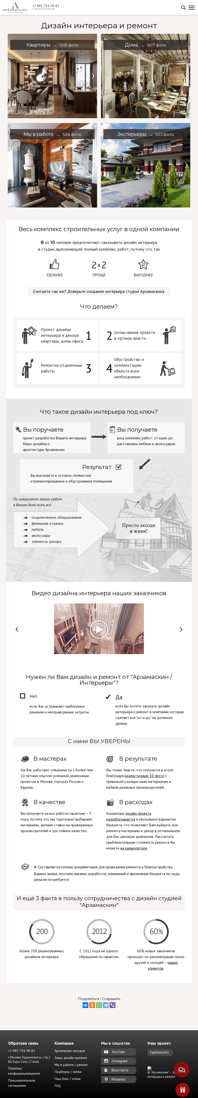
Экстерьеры (145, 134)
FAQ (58, 1086)
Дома (145, 45)
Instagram (119, 1061)
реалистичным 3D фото (144, 775)
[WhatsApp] (99, 1005)
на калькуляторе (133, 848)
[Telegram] (106, 1005)
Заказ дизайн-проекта (71, 1058)
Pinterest (119, 1079)
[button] (93, 76)
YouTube (118, 1052)
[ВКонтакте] (85, 1005)
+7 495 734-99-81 (45, 6)
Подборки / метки (68, 1072)
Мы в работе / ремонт (71, 1065)
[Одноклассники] (92, 1005)
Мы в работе (52, 134)
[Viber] (112, 1005)
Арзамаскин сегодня (70, 1051)
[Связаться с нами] (182, 1070)
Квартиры (52, 45)
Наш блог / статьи (68, 1079)
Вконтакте (120, 1070)
